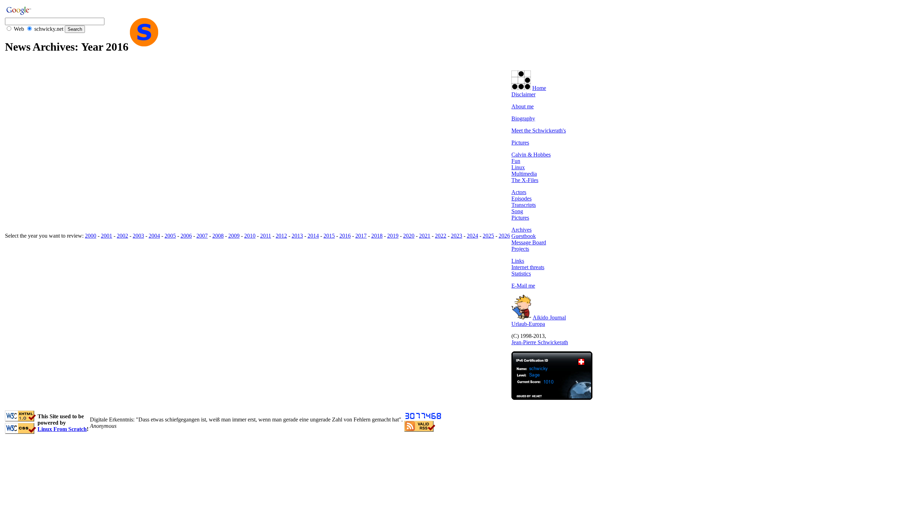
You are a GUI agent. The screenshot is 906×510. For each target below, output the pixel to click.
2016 (345, 236)
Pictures (520, 143)
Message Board (528, 242)
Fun (515, 161)
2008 (218, 236)
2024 (472, 236)
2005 (170, 236)
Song (517, 211)
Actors (518, 192)
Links (517, 261)
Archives (521, 230)
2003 (138, 236)
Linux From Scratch (62, 429)
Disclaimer (523, 94)
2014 (313, 236)
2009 (234, 236)
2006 (186, 236)
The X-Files (524, 180)
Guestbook (523, 236)
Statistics (521, 274)
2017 (361, 236)
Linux (518, 167)
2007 (202, 236)
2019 (392, 236)
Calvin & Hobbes (531, 155)
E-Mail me (523, 286)
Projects (520, 249)
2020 (408, 236)
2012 (281, 236)
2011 (265, 236)
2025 (488, 236)
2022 (440, 236)
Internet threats (527, 267)
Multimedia (524, 174)
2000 (90, 236)
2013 (297, 236)
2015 (329, 236)
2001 (106, 236)
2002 (122, 236)
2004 (154, 236)
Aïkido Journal (549, 317)
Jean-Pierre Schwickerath (539, 342)
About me (522, 106)
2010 (250, 236)
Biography (523, 118)
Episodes (521, 199)
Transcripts (523, 205)
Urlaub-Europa (528, 324)
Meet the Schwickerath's (538, 131)
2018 (377, 236)
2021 (424, 236)
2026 (504, 236)
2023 (456, 236)
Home (539, 88)
